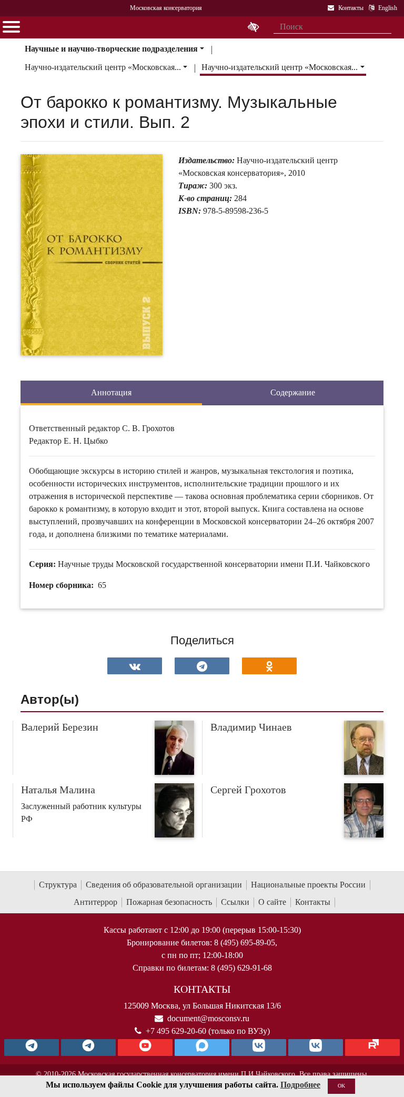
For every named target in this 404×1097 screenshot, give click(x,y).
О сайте (272, 901)
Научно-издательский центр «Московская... (103, 67)
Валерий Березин (59, 727)
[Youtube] (145, 1047)
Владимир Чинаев (250, 727)
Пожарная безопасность (169, 901)
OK (341, 1086)
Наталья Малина (58, 789)
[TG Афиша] (88, 1047)
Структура (58, 884)
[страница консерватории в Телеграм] (31, 1047)
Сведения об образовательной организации (164, 884)
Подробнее (300, 1084)
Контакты (312, 901)
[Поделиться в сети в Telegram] (202, 665)
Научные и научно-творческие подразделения (111, 48)
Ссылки (235, 901)
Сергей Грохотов (248, 789)
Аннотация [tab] (111, 392)
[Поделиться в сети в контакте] (134, 665)
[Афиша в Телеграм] (372, 1047)
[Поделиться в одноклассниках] (269, 665)
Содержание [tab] (292, 392)
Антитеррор (95, 901)
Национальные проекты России (308, 884)
